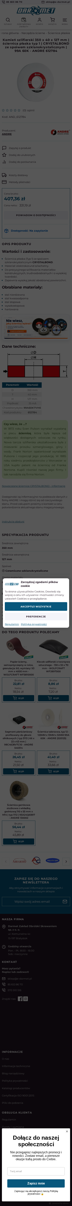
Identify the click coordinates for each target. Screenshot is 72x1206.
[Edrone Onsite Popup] (36, 603)
